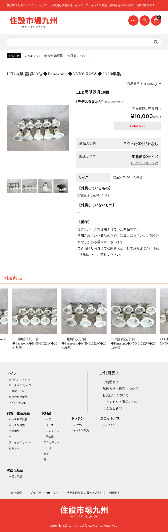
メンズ (50, 425)
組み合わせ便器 (18, 396)
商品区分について (114, 102)
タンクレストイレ (19, 379)
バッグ (48, 448)
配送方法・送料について (144, 163)
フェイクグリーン (19, 442)
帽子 (46, 453)
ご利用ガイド (112, 382)
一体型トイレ (17, 391)
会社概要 (16, 492)
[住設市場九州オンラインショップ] (33, 22)
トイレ (12, 373)
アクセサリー (52, 442)
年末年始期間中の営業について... (68, 56)
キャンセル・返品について (122, 402)
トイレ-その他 (17, 402)
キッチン (77, 418)
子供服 (50, 436)
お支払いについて (115, 395)
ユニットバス (110, 418)
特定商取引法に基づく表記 (84, 492)
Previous (11, 186)
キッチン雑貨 (17, 425)
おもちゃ (14, 448)
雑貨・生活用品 (18, 413)
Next (64, 186)
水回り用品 (15, 476)
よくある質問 (112, 408)
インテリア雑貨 (18, 419)
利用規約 (114, 492)
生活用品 (14, 430)
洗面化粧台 (15, 470)
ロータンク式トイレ (21, 385)
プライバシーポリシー (44, 492)
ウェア (48, 419)
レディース (52, 430)
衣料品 (46, 413)
